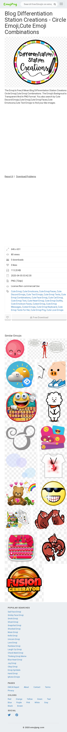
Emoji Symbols (14, 670)
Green (39, 699)
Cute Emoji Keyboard (47, 307)
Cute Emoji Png (38, 310)
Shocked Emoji (14, 629)
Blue (10, 702)
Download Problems (26, 176)
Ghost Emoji (13, 622)
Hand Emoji (13, 673)
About (26, 687)
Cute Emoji (16, 291)
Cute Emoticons (30, 291)
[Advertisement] (33, 139)
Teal (49, 699)
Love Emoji (12, 643)
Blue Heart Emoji (15, 660)
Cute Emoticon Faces (21, 304)
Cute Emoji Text (18, 300)
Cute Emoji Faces (47, 291)
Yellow (30, 699)
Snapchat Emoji (14, 625)
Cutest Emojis (29, 307)
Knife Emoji (12, 636)
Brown (20, 706)
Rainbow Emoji (14, 646)
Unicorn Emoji (14, 639)
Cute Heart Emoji (35, 300)
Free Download (40, 317)
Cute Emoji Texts (52, 294)
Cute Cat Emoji (55, 297)
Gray (46, 702)
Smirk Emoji (13, 619)
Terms (47, 687)
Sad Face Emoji (14, 612)
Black (10, 706)
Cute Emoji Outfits (54, 300)
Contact (37, 687)
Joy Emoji (12, 663)
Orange (19, 699)
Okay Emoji (12, 667)
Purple (19, 702)
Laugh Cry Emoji (15, 649)
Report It (9, 176)
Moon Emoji (13, 632)
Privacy (11, 691)
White (37, 702)
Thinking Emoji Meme (17, 656)
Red (9, 699)
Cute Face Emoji (39, 297)
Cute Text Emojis (34, 294)
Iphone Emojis (14, 677)
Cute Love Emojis (55, 310)
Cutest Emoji (39, 304)
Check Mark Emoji (15, 653)
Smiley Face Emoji (16, 615)
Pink (28, 702)
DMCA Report (13, 687)
